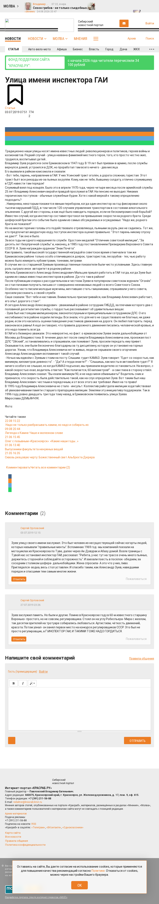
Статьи (13, 49)
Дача (123, 49)
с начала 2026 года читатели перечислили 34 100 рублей (73, 62)
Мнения (80, 38)
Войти (43, 671)
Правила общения (141, 658)
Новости (35, 38)
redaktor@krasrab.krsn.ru (27, 802)
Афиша (62, 49)
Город (109, 49)
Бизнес (78, 49)
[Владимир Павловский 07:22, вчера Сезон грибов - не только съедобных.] (101, 4)
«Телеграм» (38, 827)
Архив (132, 38)
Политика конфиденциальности (25, 844)
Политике (98, 870)
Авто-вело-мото (39, 49)
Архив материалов (16, 813)
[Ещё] (151, 49)
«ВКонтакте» (53, 827)
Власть (94, 49)
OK (79, 885)
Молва (58, 38)
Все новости (13, 836)
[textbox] (79, 708)
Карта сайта (12, 832)
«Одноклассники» (72, 827)
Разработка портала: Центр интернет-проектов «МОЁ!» (36, 897)
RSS (33, 824)
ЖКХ (136, 49)
